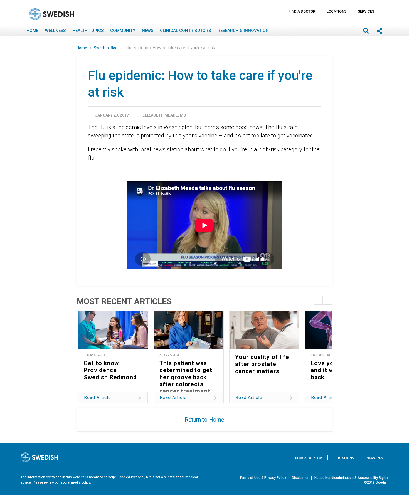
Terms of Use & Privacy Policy (263, 478)
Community (122, 30)
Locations (336, 11)
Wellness (55, 30)
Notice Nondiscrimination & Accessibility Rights (351, 478)
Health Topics (88, 30)
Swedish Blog (106, 48)
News (147, 30)
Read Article (97, 397)
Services (366, 11)
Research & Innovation (243, 30)
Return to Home (204, 419)
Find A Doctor (302, 11)
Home (32, 30)
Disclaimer (300, 478)
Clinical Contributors (185, 30)
